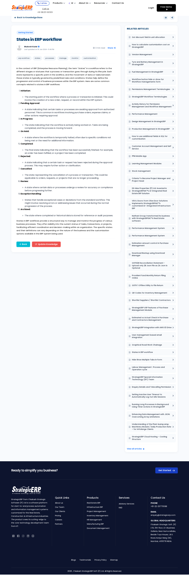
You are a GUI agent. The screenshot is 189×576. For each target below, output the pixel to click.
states (37, 58)
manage (62, 58)
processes (49, 58)
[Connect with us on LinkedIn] (28, 535)
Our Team (59, 507)
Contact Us (118, 3)
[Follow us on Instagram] (23, 535)
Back (24, 244)
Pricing (58, 516)
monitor (75, 58)
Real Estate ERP (93, 503)
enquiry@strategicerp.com (163, 515)
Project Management (96, 511)
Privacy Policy (100, 560)
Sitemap (114, 560)
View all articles (134, 448)
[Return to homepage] (26, 491)
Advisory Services (126, 503)
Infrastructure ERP (95, 507)
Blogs (73, 560)
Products (57, 3)
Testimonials (85, 560)
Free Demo (166, 6)
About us (59, 503)
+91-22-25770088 (159, 506)
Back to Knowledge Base (29, 17)
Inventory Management (97, 516)
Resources (99, 3)
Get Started (164, 470)
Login (151, 7)
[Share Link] (172, 17)
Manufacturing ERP (95, 524)
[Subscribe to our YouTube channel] (33, 535)
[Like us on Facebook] (18, 535)
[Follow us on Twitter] (13, 535)
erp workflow (24, 58)
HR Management (94, 520)
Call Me (43, 3)
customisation (90, 58)
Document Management (98, 528)
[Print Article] (165, 17)
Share (110, 48)
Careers (58, 520)
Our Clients (60, 511)
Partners (58, 524)
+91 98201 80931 (45, 12)
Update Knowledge (48, 244)
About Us (83, 3)
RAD (120, 507)
